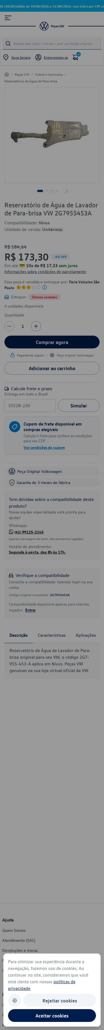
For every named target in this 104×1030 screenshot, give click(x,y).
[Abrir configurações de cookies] (14, 1000)
